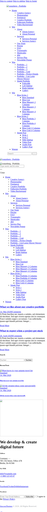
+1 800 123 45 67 (7, 476)
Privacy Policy (9, 499)
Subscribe (29, 497)
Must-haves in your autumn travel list (12, 380)
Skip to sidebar (19, 1)
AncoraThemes (6, 506)
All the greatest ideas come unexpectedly (12, 395)
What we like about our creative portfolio (22, 306)
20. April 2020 (6, 336)
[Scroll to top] (1, 511)
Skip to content (6, 1)
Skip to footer (31, 1)
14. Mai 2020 (5, 312)
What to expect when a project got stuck (21, 330)
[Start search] (34, 153)
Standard (3, 373)
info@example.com (8, 474)
